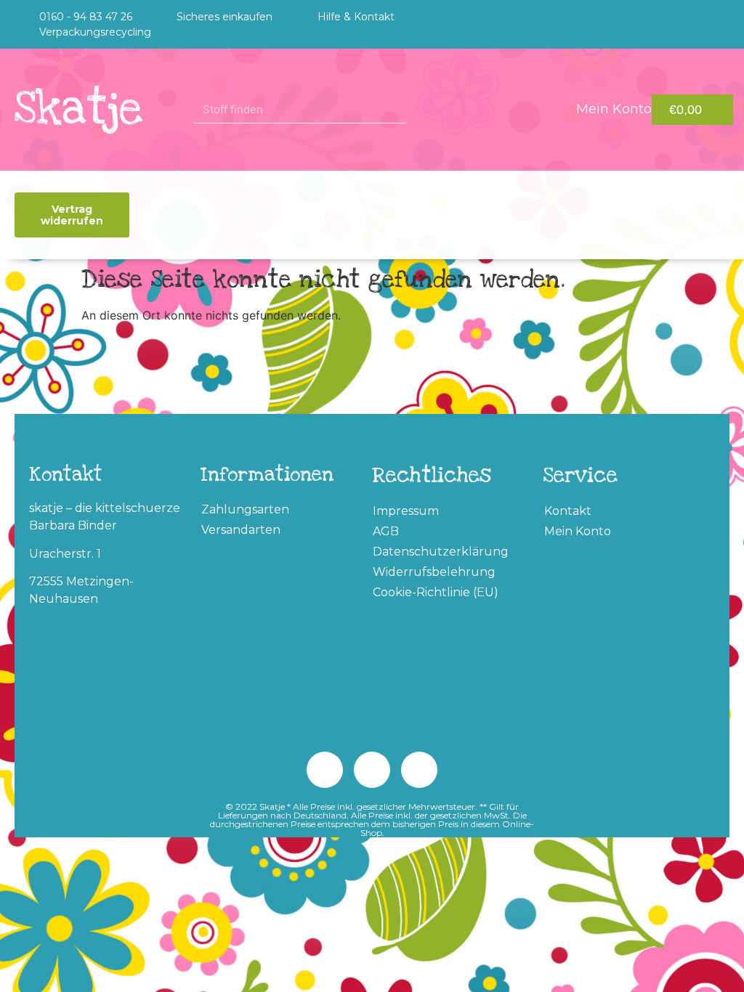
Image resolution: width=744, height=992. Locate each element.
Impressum (406, 511)
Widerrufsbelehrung (434, 572)
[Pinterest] (657, 25)
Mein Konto (577, 531)
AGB (386, 531)
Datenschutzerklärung (441, 551)
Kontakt (567, 511)
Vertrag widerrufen (72, 215)
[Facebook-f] (716, 25)
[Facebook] (325, 770)
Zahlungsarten (245, 509)
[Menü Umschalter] (407, 215)
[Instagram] (687, 25)
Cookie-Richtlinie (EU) (435, 592)
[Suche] (421, 109)
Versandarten (240, 530)
